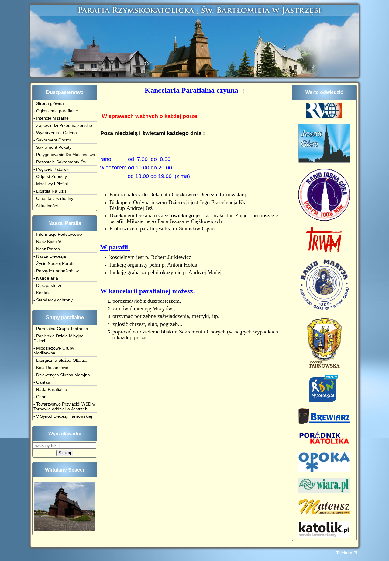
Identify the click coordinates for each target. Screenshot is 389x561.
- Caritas (41, 382)
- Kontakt (42, 292)
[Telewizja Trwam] (324, 251)
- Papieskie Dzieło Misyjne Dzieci (58, 338)
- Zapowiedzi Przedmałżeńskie (62, 125)
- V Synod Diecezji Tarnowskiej (62, 416)
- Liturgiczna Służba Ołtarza (60, 360)
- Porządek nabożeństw (56, 270)
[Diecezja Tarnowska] (324, 366)
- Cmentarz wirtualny (53, 198)
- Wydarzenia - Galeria (55, 132)
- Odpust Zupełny (50, 176)
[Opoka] (324, 470)
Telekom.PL (347, 552)
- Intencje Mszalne (51, 118)
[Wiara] (324, 491)
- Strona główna (48, 103)
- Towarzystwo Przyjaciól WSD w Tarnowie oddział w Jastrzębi (64, 406)
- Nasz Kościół (47, 241)
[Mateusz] (324, 512)
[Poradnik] (324, 444)
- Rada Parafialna (50, 389)
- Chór (39, 396)
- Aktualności (45, 205)
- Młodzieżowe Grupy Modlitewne (53, 350)
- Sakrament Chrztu (52, 140)
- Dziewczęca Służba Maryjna (61, 374)
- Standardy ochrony (53, 300)
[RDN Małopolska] (324, 400)
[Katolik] (324, 536)
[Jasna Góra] (324, 161)
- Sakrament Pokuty (52, 147)
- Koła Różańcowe (50, 367)
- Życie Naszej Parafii (53, 263)
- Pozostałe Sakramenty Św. (60, 161)
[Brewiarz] (324, 422)
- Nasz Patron (46, 248)
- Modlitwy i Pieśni (50, 183)
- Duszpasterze (48, 285)
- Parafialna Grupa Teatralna (60, 328)
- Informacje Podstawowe (57, 234)
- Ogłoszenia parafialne (55, 110)
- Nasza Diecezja (49, 256)
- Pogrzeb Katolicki (51, 169)
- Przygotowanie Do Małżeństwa (64, 154)
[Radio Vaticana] (324, 116)
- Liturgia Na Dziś (50, 191)
